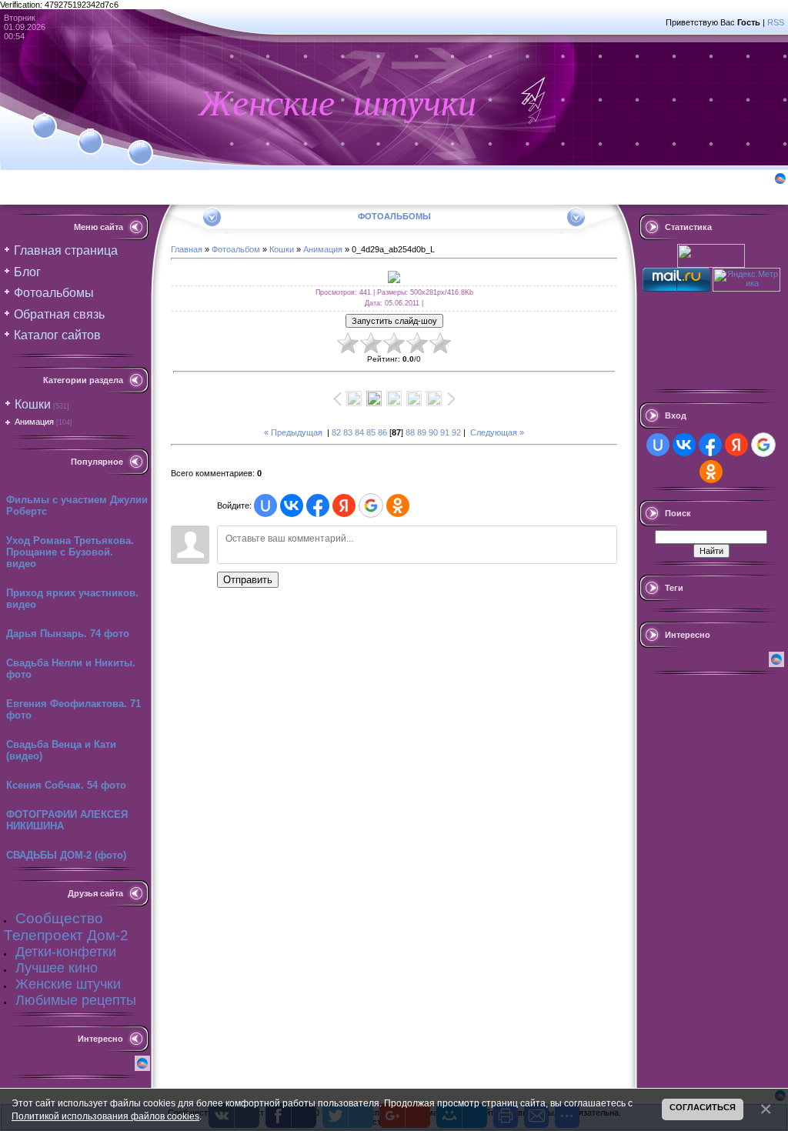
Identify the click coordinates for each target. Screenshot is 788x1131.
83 (347, 432)
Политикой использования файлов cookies (105, 1116)
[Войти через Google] (371, 505)
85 (371, 432)
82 (336, 432)
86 (382, 432)
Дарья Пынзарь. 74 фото (67, 633)
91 (444, 432)
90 (433, 432)
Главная (186, 249)
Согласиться (702, 1107)
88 (410, 432)
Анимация (34, 421)
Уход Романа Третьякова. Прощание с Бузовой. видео (70, 552)
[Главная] (44, 117)
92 (456, 432)
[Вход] (140, 143)
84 (359, 432)
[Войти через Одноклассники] (397, 505)
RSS (775, 22)
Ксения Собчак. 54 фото (66, 785)
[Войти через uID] (265, 505)
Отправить (247, 580)
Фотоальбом (236, 249)
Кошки (33, 404)
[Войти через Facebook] (317, 505)
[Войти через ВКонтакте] (291, 505)
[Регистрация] (90, 132)
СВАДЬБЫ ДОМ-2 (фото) (66, 855)
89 (421, 432)
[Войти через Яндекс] (344, 505)
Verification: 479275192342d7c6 (392, 563)
